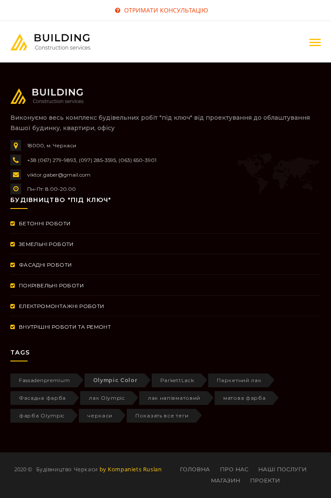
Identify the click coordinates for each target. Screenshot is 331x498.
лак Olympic (107, 398)
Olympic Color (115, 380)
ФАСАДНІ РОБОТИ (44, 264)
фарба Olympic (42, 415)
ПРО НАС (234, 469)
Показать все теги (162, 415)
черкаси (99, 415)
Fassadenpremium (44, 380)
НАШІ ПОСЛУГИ (282, 469)
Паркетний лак (239, 380)
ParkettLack (177, 380)
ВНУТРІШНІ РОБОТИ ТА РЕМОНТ (64, 327)
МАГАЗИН (225, 480)
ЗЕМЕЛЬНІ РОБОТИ (45, 244)
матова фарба (244, 398)
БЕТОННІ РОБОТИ (43, 223)
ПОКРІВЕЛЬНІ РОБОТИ (50, 285)
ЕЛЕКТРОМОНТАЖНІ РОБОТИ (60, 306)
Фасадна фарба (42, 398)
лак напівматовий (174, 398)
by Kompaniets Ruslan (131, 469)
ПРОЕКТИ (265, 480)
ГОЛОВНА (195, 469)
